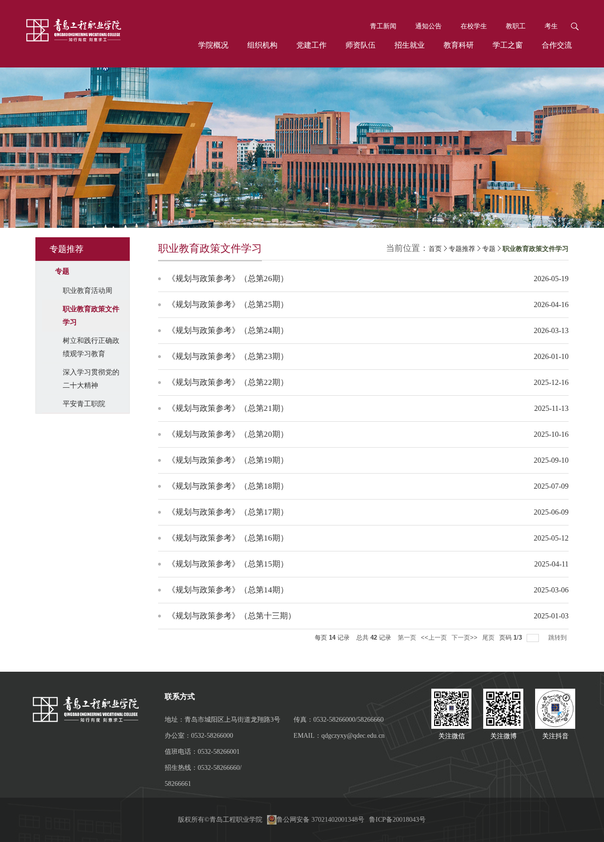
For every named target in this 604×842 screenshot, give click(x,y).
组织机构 (262, 45)
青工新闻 (383, 26)
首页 (435, 248)
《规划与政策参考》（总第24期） (228, 330)
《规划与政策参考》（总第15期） (228, 563)
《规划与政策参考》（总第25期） (228, 304)
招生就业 (409, 45)
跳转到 (558, 637)
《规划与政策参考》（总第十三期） (232, 615)
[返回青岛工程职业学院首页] (73, 31)
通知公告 (428, 26)
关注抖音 (555, 736)
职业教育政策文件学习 (536, 248)
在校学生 (474, 26)
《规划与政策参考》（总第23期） (228, 356)
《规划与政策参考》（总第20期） (228, 434)
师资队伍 (360, 45)
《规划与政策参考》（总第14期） (228, 589)
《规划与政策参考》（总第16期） (228, 538)
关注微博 (503, 736)
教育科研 (459, 45)
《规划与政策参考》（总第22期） (228, 382)
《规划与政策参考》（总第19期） (228, 460)
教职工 (516, 26)
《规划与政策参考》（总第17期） (228, 512)
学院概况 (213, 45)
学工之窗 (508, 45)
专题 (488, 248)
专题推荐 (462, 248)
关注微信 (451, 736)
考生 (551, 26)
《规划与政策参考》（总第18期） (228, 486)
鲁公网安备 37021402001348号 (320, 819)
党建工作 (311, 45)
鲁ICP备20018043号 (397, 819)
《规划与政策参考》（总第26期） (228, 278)
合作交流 (557, 45)
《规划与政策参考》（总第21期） (228, 408)
